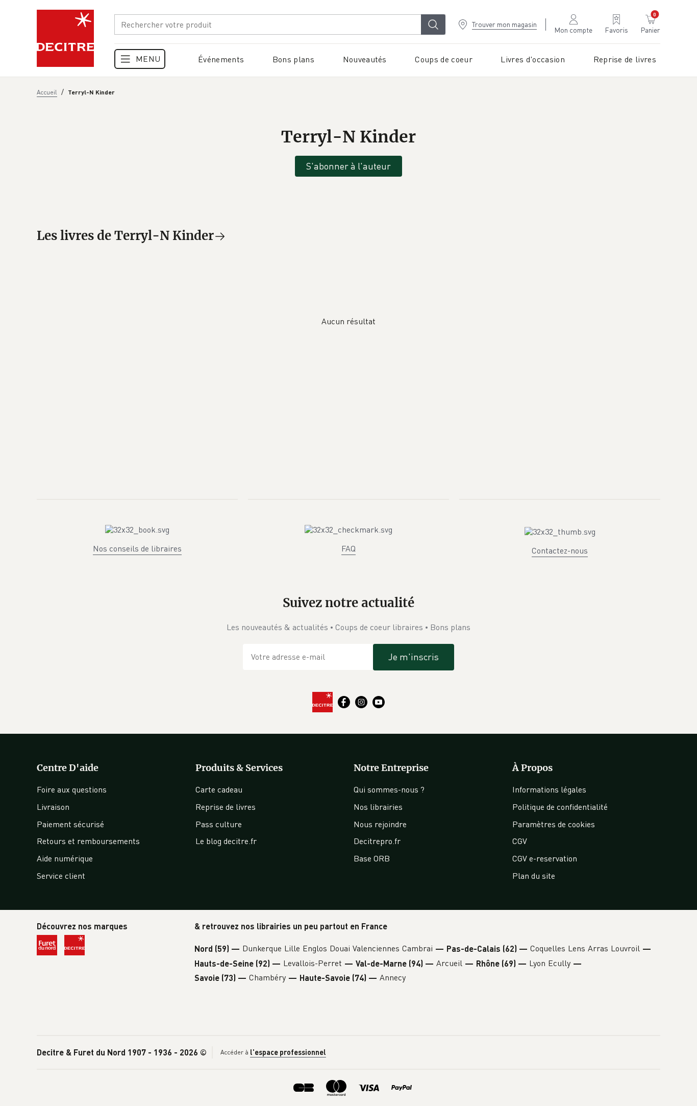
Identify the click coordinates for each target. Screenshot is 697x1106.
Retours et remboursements (88, 841)
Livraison (53, 807)
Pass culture (218, 824)
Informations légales (549, 789)
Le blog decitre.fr (226, 841)
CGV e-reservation (544, 858)
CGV (519, 841)
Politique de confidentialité (560, 807)
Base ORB (372, 858)
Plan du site (533, 876)
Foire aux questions (72, 789)
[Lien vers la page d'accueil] (65, 38)
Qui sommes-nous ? (389, 789)
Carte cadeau (218, 789)
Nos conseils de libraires (137, 548)
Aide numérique (65, 858)
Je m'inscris (413, 656)
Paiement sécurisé (70, 824)
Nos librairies (378, 807)
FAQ (348, 548)
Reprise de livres (225, 807)
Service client (61, 876)
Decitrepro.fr (377, 841)
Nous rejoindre (380, 824)
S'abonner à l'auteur (348, 166)
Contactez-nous (560, 550)
